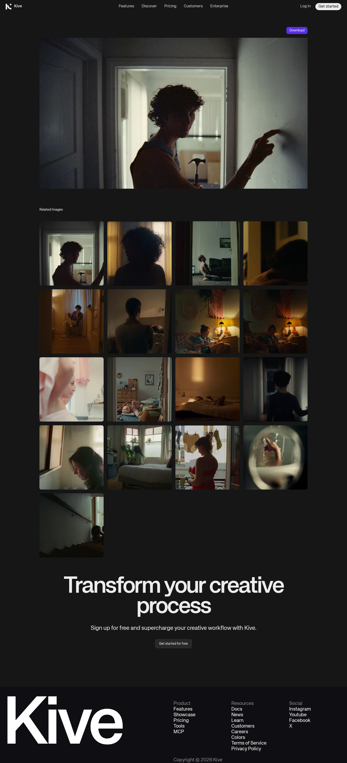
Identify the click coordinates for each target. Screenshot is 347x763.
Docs (236, 709)
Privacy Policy (246, 749)
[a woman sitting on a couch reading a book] (207, 321)
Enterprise (219, 6)
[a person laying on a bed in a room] (207, 389)
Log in (305, 6)
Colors (238, 737)
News (237, 715)
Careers (239, 732)
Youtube (298, 715)
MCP (179, 732)
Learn (237, 720)
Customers (193, 6)
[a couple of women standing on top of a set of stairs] (71, 525)
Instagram (300, 709)
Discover (149, 6)
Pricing (170, 6)
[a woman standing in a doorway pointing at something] (71, 253)
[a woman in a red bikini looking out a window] (207, 457)
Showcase (184, 715)
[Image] (207, 253)
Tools (179, 726)
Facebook (299, 720)
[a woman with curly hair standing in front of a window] (139, 253)
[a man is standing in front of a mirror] (275, 253)
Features (126, 6)
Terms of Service (249, 743)
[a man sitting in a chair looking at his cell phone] (71, 321)
